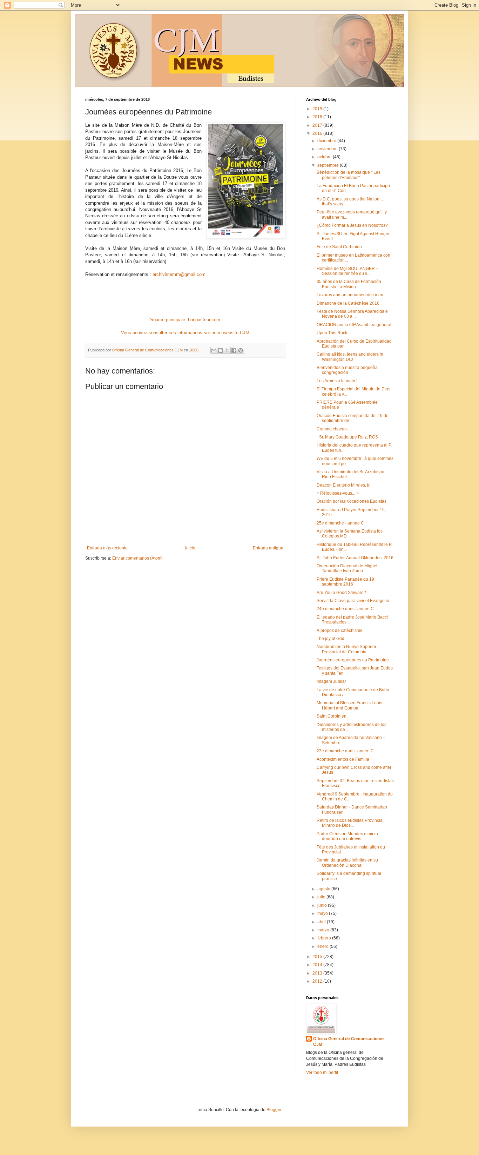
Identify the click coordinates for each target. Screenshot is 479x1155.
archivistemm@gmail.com (179, 274)
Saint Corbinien (331, 716)
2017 (317, 125)
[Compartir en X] (227, 350)
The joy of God (330, 638)
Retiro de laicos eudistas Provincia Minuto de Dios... (350, 823)
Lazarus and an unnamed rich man (350, 294)
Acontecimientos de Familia (343, 759)
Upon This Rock (332, 332)
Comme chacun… (334, 429)
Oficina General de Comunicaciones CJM (349, 1041)
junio (322, 905)
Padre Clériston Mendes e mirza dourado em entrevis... (347, 836)
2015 (317, 956)
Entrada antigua (268, 548)
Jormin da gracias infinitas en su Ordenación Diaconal (347, 862)
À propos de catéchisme (340, 630)
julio (321, 897)
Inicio (190, 548)
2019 (317, 108)
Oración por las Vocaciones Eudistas (351, 501)
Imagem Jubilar (331, 681)
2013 (317, 973)
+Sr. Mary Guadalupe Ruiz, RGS (347, 437)
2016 (317, 133)
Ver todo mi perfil (322, 1072)
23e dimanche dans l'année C (345, 750)
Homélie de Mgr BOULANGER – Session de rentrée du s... (347, 271)
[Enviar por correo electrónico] (213, 350)
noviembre (328, 148)
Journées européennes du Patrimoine (353, 660)
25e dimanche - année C (340, 523)
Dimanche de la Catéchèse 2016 (348, 303)
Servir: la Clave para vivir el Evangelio (353, 600)
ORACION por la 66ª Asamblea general (354, 324)
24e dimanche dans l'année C (345, 608)
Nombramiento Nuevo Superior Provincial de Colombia (346, 649)
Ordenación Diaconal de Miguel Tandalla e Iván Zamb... (347, 568)
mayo (323, 913)
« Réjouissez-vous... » (338, 493)
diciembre (327, 140)
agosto (324, 888)
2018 (317, 116)
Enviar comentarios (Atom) (137, 558)
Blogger (274, 1109)
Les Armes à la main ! (337, 380)
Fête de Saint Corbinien (339, 246)
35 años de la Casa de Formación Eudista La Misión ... (349, 284)
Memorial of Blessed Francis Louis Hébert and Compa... (349, 705)
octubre (325, 156)
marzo (323, 930)
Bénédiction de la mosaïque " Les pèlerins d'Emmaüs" (348, 175)
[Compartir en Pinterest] (240, 350)
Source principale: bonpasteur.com (185, 319)
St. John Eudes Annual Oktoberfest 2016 (355, 557)
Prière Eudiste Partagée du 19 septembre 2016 (345, 582)
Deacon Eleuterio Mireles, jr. (343, 485)
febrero (324, 938)
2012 (317, 981)
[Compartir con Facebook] (233, 350)
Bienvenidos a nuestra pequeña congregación (347, 370)
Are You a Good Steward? (341, 592)
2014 (317, 964)
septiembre (328, 165)
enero (323, 946)
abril (322, 921)
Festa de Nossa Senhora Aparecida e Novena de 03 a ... (352, 314)
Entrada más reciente (107, 548)
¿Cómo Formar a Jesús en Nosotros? (352, 225)
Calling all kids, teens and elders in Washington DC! (350, 357)
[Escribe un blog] (220, 350)
